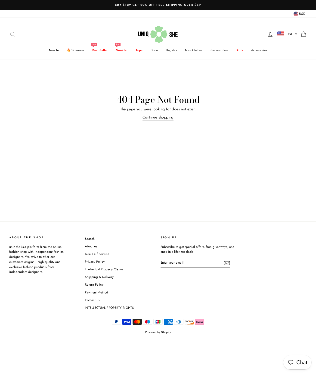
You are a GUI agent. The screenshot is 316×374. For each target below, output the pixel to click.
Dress (154, 50)
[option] (158, 4)
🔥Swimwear (75, 50)
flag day (171, 50)
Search (90, 238)
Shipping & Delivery (99, 276)
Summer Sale (219, 50)
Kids (239, 50)
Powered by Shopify (158, 332)
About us (91, 246)
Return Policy (94, 284)
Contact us (92, 300)
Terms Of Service (97, 254)
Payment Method (96, 292)
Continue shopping (158, 117)
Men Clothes (193, 50)
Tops (139, 50)
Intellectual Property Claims (104, 269)
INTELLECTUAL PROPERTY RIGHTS (109, 307)
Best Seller (100, 50)
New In (54, 50)
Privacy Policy (95, 261)
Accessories (259, 50)
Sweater (122, 50)
